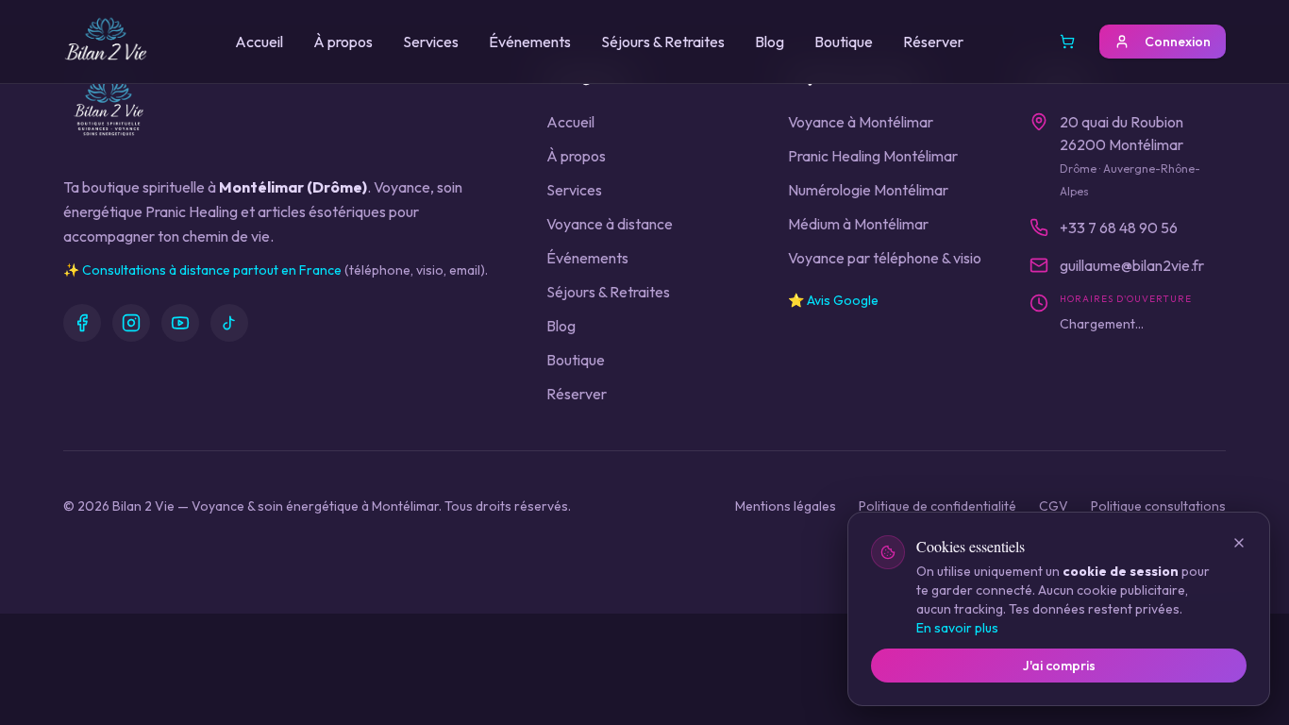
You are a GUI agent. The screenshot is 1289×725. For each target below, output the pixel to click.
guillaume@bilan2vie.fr (1132, 265)
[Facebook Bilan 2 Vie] (82, 323)
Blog (769, 41)
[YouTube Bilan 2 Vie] (180, 323)
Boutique (843, 41)
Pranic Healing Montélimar (873, 155)
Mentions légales (785, 505)
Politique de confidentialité (937, 505)
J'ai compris (1059, 665)
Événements (530, 41)
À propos (343, 41)
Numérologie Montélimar (868, 189)
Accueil (259, 41)
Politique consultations (1158, 505)
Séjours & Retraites (663, 41)
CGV (1053, 505)
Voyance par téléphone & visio (884, 257)
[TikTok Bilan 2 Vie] (229, 323)
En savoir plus (957, 627)
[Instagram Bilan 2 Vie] (131, 323)
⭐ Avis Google (833, 300)
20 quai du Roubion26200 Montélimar (1130, 155)
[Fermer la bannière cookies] (1239, 542)
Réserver (933, 41)
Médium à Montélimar (858, 223)
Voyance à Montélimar (860, 121)
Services (431, 41)
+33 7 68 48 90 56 (1119, 227)
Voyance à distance (609, 223)
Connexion (1178, 41)
